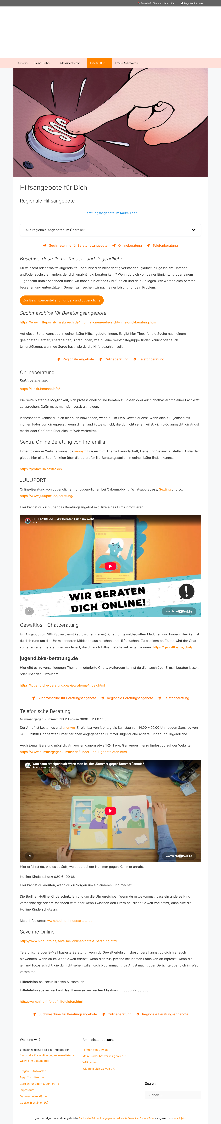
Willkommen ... (92, 1062)
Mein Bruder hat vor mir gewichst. (104, 1056)
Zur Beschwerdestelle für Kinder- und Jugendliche (61, 300)
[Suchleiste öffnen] (203, 63)
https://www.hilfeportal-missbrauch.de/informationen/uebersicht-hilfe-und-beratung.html (88, 322)
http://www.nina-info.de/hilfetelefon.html (51, 1002)
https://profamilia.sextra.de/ (41, 469)
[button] (110, 230)
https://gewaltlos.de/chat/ (172, 647)
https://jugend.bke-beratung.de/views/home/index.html (62, 685)
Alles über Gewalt (70, 63)
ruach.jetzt (180, 1118)
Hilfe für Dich (97, 63)
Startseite (22, 63)
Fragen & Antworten (126, 63)
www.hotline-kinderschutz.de (69, 921)
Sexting (165, 489)
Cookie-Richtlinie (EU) (34, 1102)
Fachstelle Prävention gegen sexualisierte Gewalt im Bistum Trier (116, 1118)
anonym (80, 451)
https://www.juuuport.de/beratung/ (46, 496)
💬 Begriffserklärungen (192, 3)
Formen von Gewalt (95, 1049)
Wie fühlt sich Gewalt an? (99, 1068)
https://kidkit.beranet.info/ (40, 389)
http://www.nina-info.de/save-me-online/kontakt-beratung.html (68, 941)
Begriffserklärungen (32, 1077)
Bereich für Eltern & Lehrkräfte (39, 1083)
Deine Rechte (42, 63)
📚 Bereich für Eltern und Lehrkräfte (156, 3)
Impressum (27, 1090)
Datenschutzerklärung (34, 1096)
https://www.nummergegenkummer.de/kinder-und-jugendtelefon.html (73, 752)
